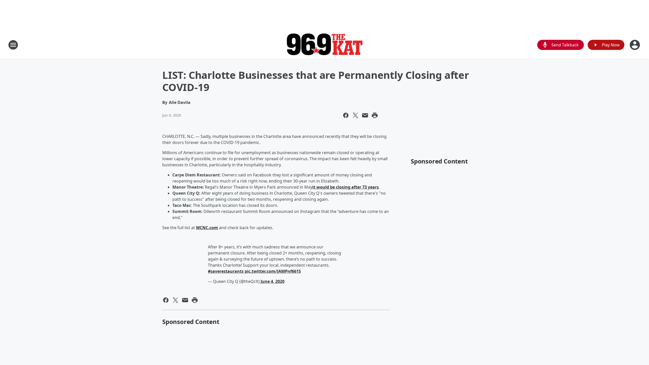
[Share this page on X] (355, 115)
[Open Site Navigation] (13, 45)
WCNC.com (207, 227)
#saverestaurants (226, 271)
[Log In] (635, 45)
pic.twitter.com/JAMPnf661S (273, 271)
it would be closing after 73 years (345, 187)
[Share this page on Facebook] (345, 115)
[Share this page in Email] (365, 115)
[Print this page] (374, 115)
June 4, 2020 (272, 281)
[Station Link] (324, 45)
